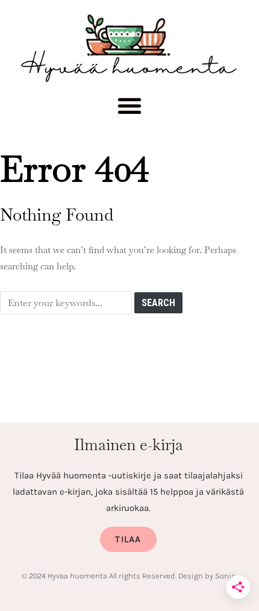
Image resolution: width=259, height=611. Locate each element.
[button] (130, 109)
